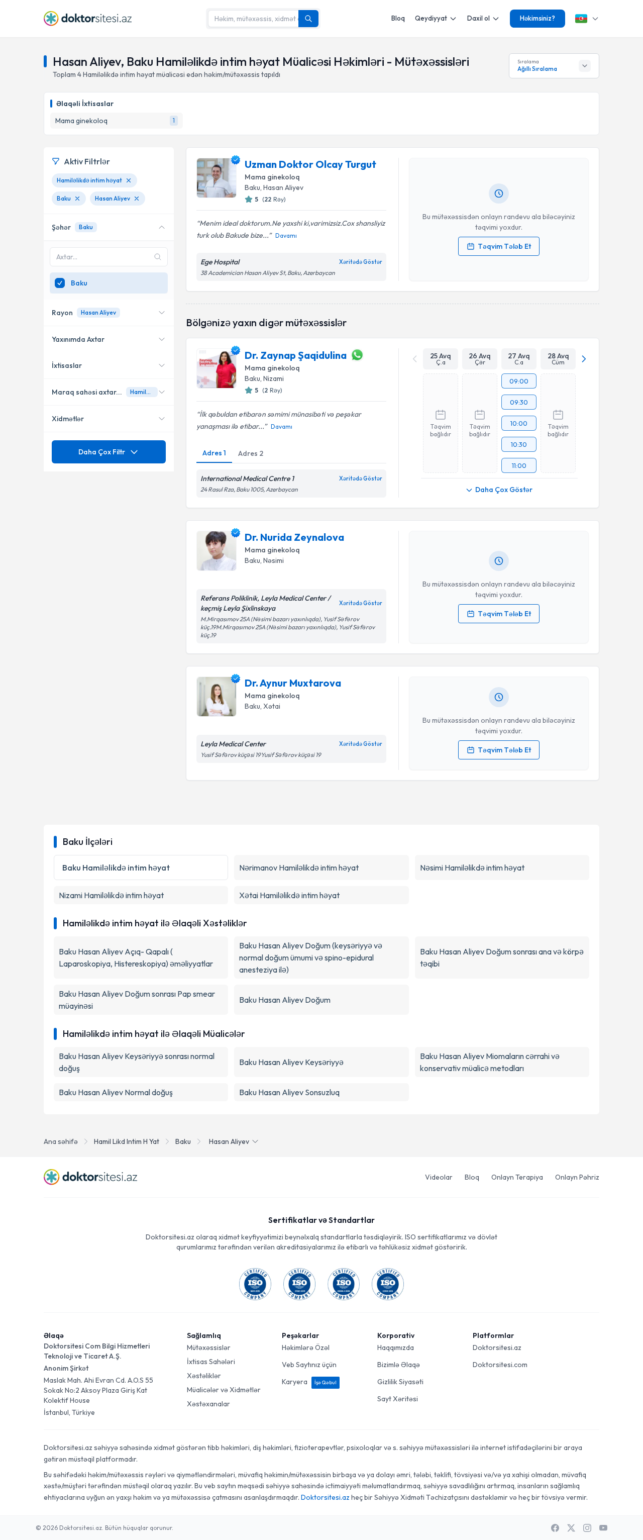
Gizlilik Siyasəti (400, 1381)
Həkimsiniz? (537, 18)
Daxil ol (478, 18)
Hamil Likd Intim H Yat (126, 1141)
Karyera (309, 1381)
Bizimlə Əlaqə (398, 1364)
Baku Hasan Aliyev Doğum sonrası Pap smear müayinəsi (137, 1000)
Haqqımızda (395, 1347)
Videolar (439, 1177)
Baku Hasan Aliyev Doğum (285, 1000)
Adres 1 (214, 452)
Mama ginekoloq (272, 176)
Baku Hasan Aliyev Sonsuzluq (289, 1092)
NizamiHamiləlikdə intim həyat (111, 895)
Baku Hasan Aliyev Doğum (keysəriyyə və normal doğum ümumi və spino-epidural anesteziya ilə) (310, 957)
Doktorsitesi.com (500, 1364)
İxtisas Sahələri (211, 1361)
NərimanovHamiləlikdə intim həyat (299, 867)
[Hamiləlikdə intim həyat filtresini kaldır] (128, 180)
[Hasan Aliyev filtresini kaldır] (136, 198)
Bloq (398, 18)
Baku (183, 1141)
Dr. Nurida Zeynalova (294, 537)
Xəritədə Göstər (360, 261)
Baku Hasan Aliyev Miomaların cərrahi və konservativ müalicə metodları (490, 1062)
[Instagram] (587, 1528)
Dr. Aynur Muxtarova (293, 683)
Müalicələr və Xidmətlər (224, 1389)
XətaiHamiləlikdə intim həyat (289, 895)
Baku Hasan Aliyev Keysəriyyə (291, 1062)
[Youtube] (603, 1528)
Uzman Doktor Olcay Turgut (310, 164)
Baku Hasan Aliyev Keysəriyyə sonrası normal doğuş (137, 1062)
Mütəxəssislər (209, 1347)
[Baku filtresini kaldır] (77, 198)
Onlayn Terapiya (517, 1177)
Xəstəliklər (204, 1375)
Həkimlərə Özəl (306, 1347)
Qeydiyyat (431, 18)
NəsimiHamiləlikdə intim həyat (472, 867)
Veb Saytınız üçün (309, 1364)
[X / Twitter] (571, 1528)
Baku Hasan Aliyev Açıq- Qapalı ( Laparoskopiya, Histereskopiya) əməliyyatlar (136, 957)
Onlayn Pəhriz (577, 1177)
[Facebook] (555, 1528)
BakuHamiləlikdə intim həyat (116, 867)
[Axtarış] (308, 18)
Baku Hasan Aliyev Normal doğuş (116, 1092)
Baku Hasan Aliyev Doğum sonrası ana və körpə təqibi (502, 957)
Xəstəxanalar (208, 1403)
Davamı (286, 235)
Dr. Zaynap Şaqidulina (296, 355)
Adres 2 (250, 453)
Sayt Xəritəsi (397, 1398)
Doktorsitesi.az (497, 1347)
